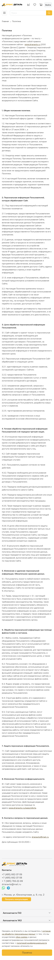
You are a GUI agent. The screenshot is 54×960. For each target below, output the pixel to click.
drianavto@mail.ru (40, 837)
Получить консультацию (16, 899)
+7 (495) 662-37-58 (12, 877)
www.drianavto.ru (32, 44)
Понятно (27, 952)
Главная (5, 21)
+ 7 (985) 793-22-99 (12, 881)
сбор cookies (22, 937)
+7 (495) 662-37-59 (12, 874)
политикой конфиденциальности (32, 943)
